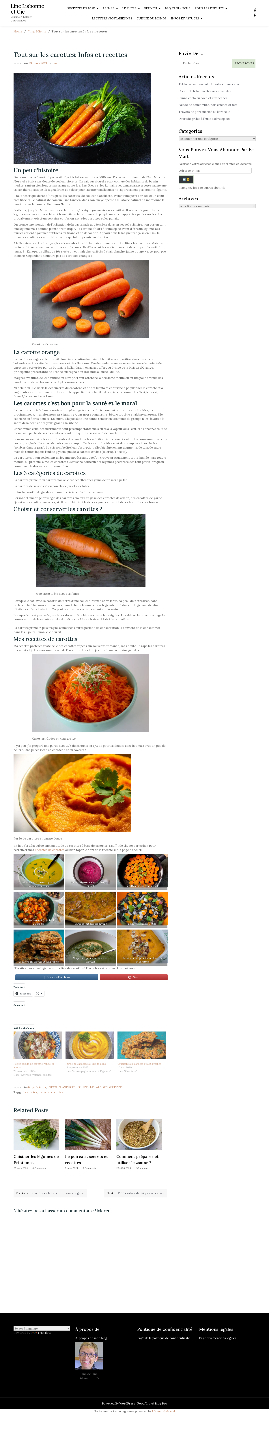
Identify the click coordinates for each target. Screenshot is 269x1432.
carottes (31, 1092)
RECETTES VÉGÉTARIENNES (112, 18)
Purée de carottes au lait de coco (86, 1063)
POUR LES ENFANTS (209, 8)
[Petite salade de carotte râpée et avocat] (38, 1045)
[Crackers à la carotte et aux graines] (141, 1045)
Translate (44, 1332)
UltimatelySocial (163, 1411)
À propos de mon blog (91, 1338)
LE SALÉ (108, 8)
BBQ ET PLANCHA (177, 8)
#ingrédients (36, 31)
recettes (57, 1092)
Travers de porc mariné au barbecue (204, 112)
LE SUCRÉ (129, 8)
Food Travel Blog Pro (152, 1403)
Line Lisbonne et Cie (27, 9)
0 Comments (39, 1168)
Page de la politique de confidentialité (164, 1338)
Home (18, 31)
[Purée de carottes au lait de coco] (90, 1045)
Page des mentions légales (217, 1338)
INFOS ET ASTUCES (185, 18)
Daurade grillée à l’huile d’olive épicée (204, 118)
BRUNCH (150, 8)
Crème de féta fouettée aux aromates (205, 91)
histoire (44, 1092)
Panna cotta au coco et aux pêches (203, 98)
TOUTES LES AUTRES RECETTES (100, 1087)
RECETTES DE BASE (81, 8)
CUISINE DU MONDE (152, 18)
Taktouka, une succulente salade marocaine (209, 84)
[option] (36, 1145)
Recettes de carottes (49, 850)
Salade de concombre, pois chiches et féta (208, 105)
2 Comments (142, 1168)
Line (55, 63)
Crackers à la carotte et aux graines (139, 1063)
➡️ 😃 (186, 179)
